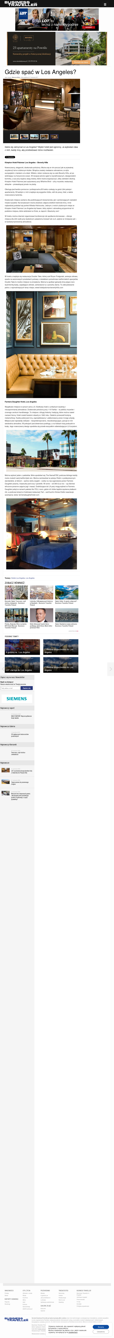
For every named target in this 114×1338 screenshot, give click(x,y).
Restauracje (62, 1298)
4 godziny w (44, 1295)
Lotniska (43, 1300)
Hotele (61, 1295)
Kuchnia (25, 1298)
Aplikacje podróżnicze (47, 1302)
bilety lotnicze (42, 1329)
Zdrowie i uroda (27, 1293)
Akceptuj (101, 1327)
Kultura (25, 1304)
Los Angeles (30, 578)
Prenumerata (81, 1299)
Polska (7, 1293)
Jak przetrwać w (45, 1298)
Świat (6, 1295)
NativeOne (41, 631)
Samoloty (61, 1293)
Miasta (43, 1293)
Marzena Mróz (16, 77)
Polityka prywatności (83, 1306)
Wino (24, 1300)
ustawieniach (72, 1332)
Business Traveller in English (83, 1294)
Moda (24, 1295)
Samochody (26, 1306)
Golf (24, 1302)
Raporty (7, 1302)
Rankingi (7, 1304)
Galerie (43, 1311)
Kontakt (79, 1304)
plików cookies (97, 1322)
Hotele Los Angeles (18, 578)
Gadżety (61, 1302)
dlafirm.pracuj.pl (27, 1309)
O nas (78, 1302)
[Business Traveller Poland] (21, 3)
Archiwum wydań (82, 1297)
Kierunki (43, 1308)
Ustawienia (101, 1332)
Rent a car (62, 1300)
